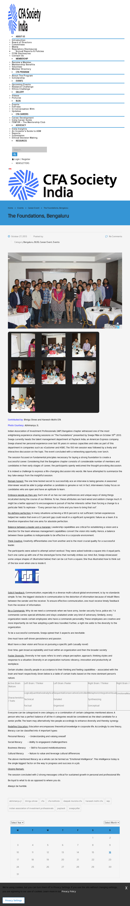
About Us (20, 36)
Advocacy (21, 125)
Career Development (23, 117)
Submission (18, 135)
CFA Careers (22, 114)
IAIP (108, 801)
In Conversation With (23, 109)
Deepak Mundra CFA (72, 801)
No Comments (115, 236)
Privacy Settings (13, 900)
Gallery (20, 92)
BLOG (18, 100)
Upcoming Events (21, 84)
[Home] (62, 184)
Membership (22, 58)
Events (19, 81)
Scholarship (18, 78)
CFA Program (22, 72)
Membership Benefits (23, 64)
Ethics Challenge (21, 89)
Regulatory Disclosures (24, 49)
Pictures (16, 97)
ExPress (16, 106)
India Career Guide (22, 120)
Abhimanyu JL (15, 801)
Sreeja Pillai (74, 808)
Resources (21, 140)
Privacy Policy (69, 891)
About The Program (22, 75)
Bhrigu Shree (31, 801)
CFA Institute (54, 801)
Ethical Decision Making (25, 137)
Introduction (19, 40)
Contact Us (18, 55)
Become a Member (21, 62)
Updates (16, 111)
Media (15, 46)
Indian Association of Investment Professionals (31, 808)
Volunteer (17, 66)
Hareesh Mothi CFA (94, 801)
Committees (18, 44)
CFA (42, 801)
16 (110, 852)
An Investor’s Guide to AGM (26, 131)
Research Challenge (22, 86)
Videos (15, 95)
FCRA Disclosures (21, 53)
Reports (16, 133)
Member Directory (21, 69)
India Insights (19, 129)
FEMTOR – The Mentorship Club (28, 122)
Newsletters (22, 163)
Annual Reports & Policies (30, 51)
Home (10, 208)
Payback (61, 808)
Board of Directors (22, 42)
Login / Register (22, 159)
